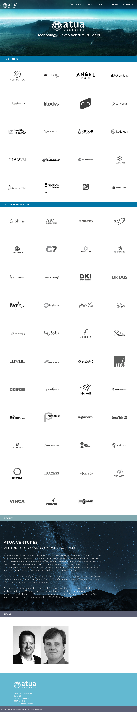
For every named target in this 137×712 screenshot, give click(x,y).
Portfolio (76, 4)
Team (115, 4)
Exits (91, 4)
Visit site (17, 78)
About (103, 4)
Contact (128, 4)
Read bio (26, 650)
